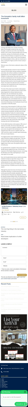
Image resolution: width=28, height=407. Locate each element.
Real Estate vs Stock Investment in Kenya (11, 290)
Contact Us (4, 385)
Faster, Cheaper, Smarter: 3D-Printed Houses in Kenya (12, 299)
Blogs (3, 380)
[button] (25, 392)
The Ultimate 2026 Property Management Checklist (11, 310)
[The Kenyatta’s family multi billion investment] (14, 35)
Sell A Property (5, 386)
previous (12, 229)
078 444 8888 (6, 371)
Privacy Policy (4, 381)
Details (23, 217)
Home (3, 378)
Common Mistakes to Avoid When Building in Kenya (12, 305)
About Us (3, 382)
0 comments (9, 21)
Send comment (22, 275)
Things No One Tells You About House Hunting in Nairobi (13, 294)
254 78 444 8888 (6, 1)
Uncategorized (8, 22)
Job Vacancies (4, 384)
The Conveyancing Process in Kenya (10, 286)
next (11, 236)
